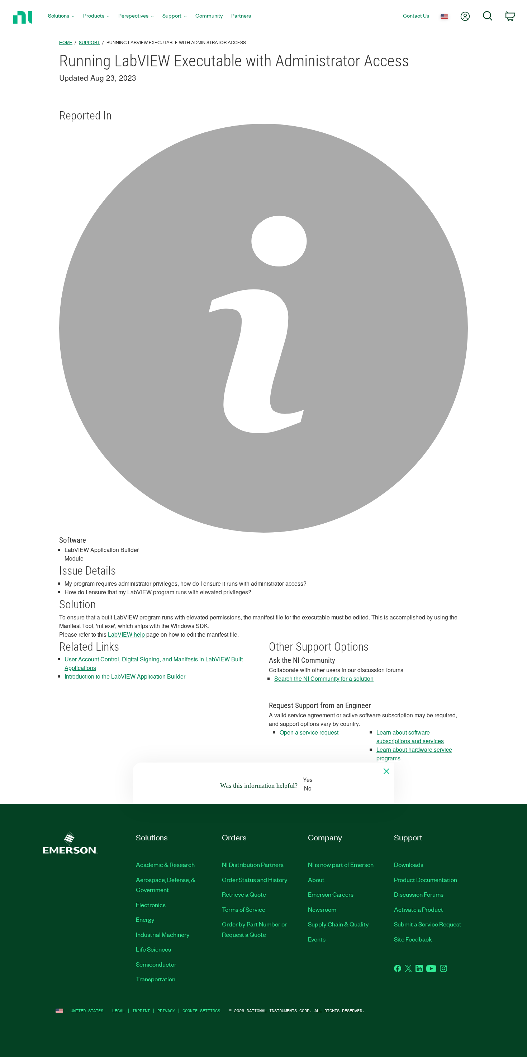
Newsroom (322, 909)
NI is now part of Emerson (341, 864)
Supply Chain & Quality (338, 924)
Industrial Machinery (163, 934)
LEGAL (118, 1011)
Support (89, 42)
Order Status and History (255, 879)
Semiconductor (156, 964)
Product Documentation (425, 879)
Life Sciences (153, 949)
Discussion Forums (418, 894)
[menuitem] (61, 17)
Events (317, 939)
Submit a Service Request (427, 924)
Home (65, 42)
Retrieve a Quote (244, 894)
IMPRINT (141, 1011)
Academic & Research (165, 864)
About (316, 879)
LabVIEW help (126, 634)
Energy (145, 919)
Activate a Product (418, 909)
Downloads (408, 864)
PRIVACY (166, 1011)
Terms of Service (243, 909)
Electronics (151, 905)
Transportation (155, 979)
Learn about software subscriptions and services (410, 736)
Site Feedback (413, 939)
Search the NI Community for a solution (324, 678)
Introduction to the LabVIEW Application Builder (125, 676)
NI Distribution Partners (253, 864)
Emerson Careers (330, 894)
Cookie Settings (201, 1011)
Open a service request (309, 732)
